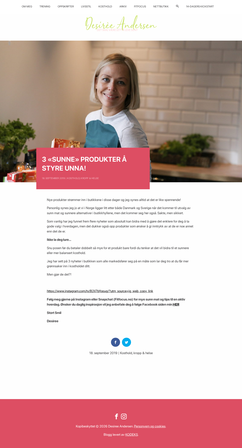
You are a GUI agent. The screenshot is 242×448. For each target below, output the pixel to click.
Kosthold (105, 6)
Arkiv (123, 6)
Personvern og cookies (149, 426)
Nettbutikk (161, 6)
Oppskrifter (66, 6)
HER (176, 304)
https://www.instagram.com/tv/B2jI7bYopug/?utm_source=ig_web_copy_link (100, 291)
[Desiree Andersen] (121, 23)
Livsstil (86, 6)
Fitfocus (140, 6)
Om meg (27, 6)
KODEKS (131, 434)
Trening (45, 6)
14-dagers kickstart (200, 6)
